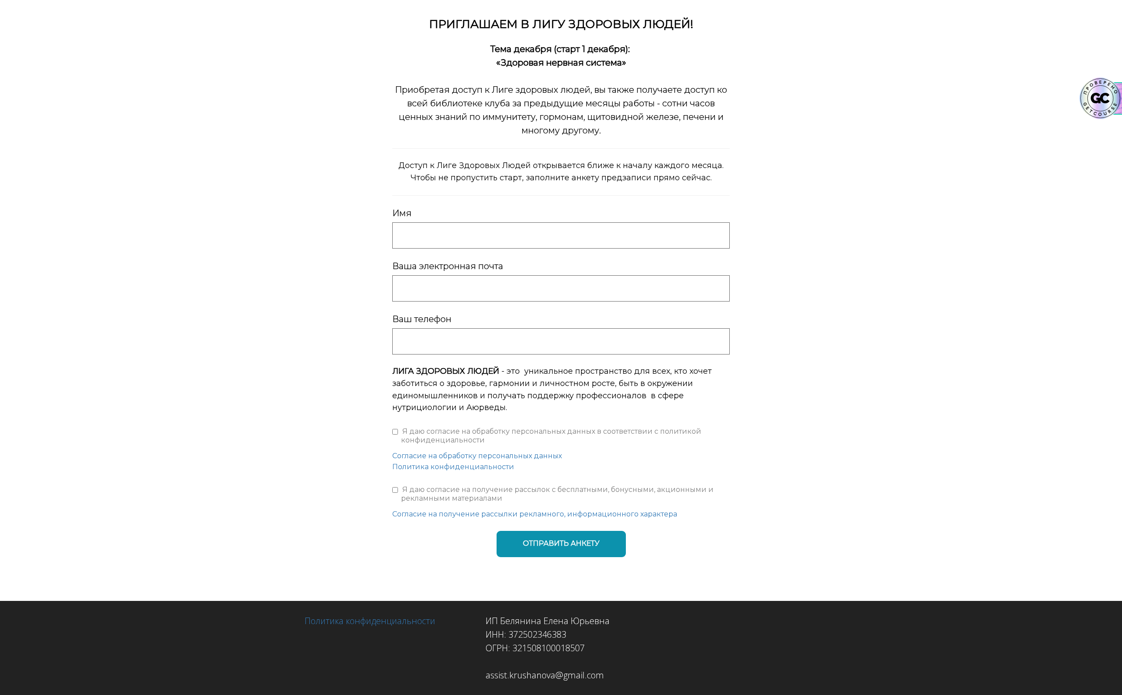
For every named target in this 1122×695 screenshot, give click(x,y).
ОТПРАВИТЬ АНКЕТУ (561, 543)
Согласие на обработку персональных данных (477, 456)
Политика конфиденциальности (453, 467)
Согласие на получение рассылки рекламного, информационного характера (534, 514)
